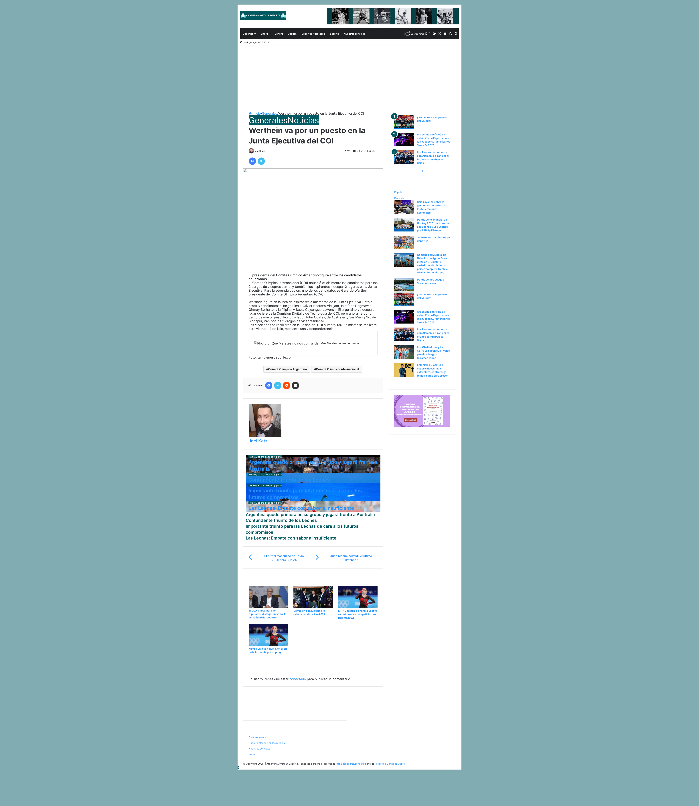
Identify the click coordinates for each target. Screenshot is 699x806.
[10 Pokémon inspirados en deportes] (404, 248)
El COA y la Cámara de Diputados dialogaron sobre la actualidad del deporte (267, 614)
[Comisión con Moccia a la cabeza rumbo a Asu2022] (313, 607)
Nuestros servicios (354, 33)
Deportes (248, 33)
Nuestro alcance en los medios (267, 742)
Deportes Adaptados (313, 33)
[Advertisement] (349, 73)
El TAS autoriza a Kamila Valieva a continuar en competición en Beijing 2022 (357, 614)
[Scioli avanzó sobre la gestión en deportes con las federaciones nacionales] (404, 212)
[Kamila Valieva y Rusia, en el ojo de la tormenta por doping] (268, 644)
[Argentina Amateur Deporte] (263, 15)
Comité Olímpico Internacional (337, 369)
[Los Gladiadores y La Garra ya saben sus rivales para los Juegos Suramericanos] (404, 358)
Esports (334, 33)
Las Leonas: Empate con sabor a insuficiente (301, 508)
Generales (269, 113)
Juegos (292, 33)
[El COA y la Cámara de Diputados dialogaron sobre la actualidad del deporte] (268, 606)
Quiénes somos (257, 737)
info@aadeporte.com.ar (349, 763)
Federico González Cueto (390, 763)
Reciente (399, 198)
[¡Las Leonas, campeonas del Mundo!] (404, 128)
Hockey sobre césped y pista (265, 456)
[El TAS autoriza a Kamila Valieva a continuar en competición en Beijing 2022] (358, 607)
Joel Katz (260, 151)
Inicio (256, 113)
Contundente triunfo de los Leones (289, 480)
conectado (297, 679)
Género (279, 33)
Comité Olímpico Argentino (287, 369)
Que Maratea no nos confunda (340, 343)
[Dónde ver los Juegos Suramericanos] (404, 290)
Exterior (264, 33)
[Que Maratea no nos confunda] (286, 343)
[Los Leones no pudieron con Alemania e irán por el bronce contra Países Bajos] (404, 163)
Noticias (303, 120)
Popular (398, 192)
